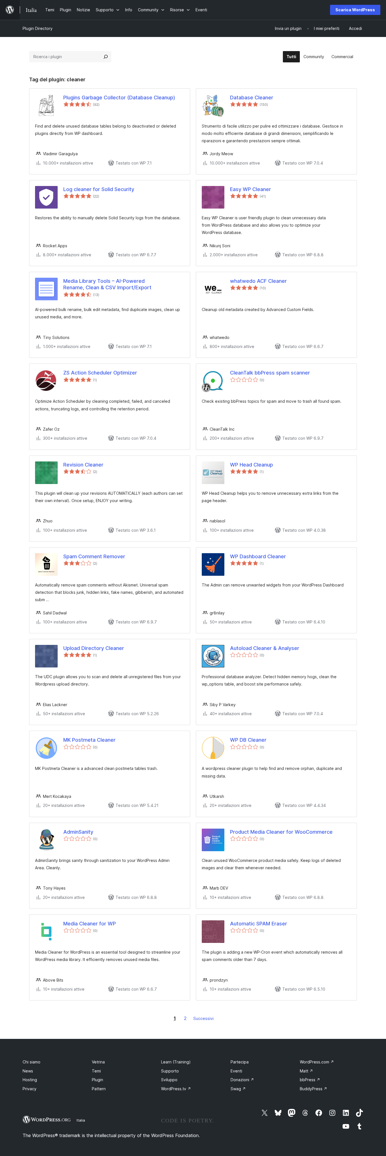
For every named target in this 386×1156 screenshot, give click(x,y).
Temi (96, 1071)
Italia (81, 1120)
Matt (306, 1071)
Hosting (30, 1079)
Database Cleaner (251, 97)
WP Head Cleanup (251, 465)
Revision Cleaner (83, 465)
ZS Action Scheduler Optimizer (100, 373)
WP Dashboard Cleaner (258, 556)
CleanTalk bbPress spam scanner (270, 373)
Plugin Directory (38, 28)
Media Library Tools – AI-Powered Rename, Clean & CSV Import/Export (107, 284)
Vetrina (98, 1061)
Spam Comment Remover (94, 556)
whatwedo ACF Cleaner (258, 281)
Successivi (203, 1018)
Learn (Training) (176, 1061)
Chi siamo (31, 1061)
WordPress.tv (176, 1088)
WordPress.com (317, 1061)
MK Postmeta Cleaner (89, 740)
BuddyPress (313, 1088)
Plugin (97, 1079)
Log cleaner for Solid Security (98, 189)
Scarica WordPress (355, 9)
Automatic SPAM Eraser (258, 924)
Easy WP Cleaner (250, 189)
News (28, 1071)
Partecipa (240, 1061)
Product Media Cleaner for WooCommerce (281, 832)
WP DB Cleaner (248, 740)
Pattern (99, 1088)
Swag (238, 1088)
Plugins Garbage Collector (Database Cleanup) (119, 97)
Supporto (170, 1071)
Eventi (236, 1071)
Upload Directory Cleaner (93, 648)
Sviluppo (169, 1079)
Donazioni (242, 1079)
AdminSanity (78, 832)
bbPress (310, 1079)
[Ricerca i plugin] (105, 56)
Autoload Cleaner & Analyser (264, 648)
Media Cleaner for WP (89, 924)
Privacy (29, 1088)
